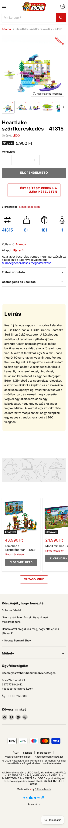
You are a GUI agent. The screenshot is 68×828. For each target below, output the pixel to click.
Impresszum (43, 752)
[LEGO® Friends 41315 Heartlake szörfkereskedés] (8, 107)
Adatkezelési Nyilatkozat (49, 756)
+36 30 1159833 (16, 696)
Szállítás (27, 752)
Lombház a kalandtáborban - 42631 (20, 548)
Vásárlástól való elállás (18, 756)
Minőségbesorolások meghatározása (26, 263)
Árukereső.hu (34, 804)
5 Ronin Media (43, 789)
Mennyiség (8, 151)
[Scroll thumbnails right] (63, 107)
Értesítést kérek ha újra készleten (38, 190)
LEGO (16, 135)
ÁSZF (16, 752)
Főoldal (7, 29)
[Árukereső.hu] (34, 799)
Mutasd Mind (34, 579)
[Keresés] (61, 17)
